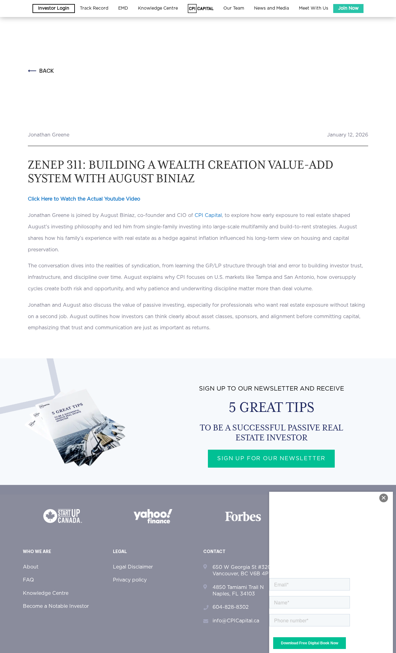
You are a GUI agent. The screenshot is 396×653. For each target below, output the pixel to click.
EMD (123, 8)
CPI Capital (208, 215)
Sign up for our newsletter (271, 458)
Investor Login (53, 8)
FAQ (28, 579)
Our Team (233, 8)
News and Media (271, 8)
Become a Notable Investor (56, 606)
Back (46, 71)
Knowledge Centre (45, 593)
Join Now (348, 8)
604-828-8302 (231, 607)
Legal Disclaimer (133, 566)
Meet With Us (313, 8)
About (30, 566)
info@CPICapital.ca (236, 620)
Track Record (94, 8)
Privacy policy (130, 579)
